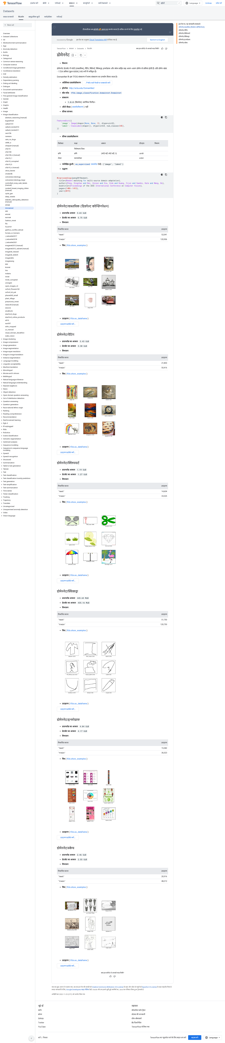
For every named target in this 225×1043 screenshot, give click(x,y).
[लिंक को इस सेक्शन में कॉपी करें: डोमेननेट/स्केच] (76, 848)
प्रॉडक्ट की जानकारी (138, 1014)
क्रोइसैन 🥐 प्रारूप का (101, 29)
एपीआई (57, 3)
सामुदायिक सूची (34, 17)
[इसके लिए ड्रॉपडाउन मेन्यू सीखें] (49, 3)
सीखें (44, 3)
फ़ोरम (40, 1014)
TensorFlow (61, 48)
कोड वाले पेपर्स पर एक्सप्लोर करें (97, 82)
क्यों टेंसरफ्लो (103, 3)
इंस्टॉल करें (34, 3)
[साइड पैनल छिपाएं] (31, 1038)
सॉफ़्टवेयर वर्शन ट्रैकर (138, 1010)
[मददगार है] (162, 49)
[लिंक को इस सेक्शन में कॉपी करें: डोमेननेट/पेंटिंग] (76, 334)
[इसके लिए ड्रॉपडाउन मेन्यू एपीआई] (63, 3)
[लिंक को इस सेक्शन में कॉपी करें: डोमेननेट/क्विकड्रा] (80, 591)
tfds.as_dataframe (78, 318)
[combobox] (169, 3)
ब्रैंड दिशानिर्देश (136, 1023)
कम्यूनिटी (86, 3)
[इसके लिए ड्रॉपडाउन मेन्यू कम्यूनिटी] (93, 3)
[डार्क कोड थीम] (162, 117)
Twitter (41, 1023)
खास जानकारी (8, 17)
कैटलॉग (21, 17)
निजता (45, 1038)
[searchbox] (17, 25)
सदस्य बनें (194, 1037)
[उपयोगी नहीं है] (166, 49)
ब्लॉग (40, 1010)
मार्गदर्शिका (48, 17)
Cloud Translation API (98, 40)
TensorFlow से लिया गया (140, 1027)
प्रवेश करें (219, 3)
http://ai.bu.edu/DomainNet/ (82, 88)
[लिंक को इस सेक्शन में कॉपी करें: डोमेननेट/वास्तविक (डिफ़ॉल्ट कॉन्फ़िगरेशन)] (111, 206)
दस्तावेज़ (137, 29)
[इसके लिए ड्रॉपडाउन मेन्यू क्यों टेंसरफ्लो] (111, 3)
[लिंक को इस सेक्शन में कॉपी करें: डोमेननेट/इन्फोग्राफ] (82, 720)
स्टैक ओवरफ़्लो (137, 1018)
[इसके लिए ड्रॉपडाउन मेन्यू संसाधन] (77, 3)
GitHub (208, 3)
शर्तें (39, 1038)
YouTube (42, 1027)
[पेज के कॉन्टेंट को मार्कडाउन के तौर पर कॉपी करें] (81, 55)
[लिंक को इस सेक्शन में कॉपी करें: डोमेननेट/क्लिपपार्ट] (82, 463)
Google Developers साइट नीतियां (77, 990)
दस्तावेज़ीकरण (77, 107)
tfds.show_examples (76, 245)
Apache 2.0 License (149, 987)
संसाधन (71, 3)
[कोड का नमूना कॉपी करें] (166, 117)
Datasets (8, 11)
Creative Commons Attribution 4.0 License (107, 987)
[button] (17, 36)
